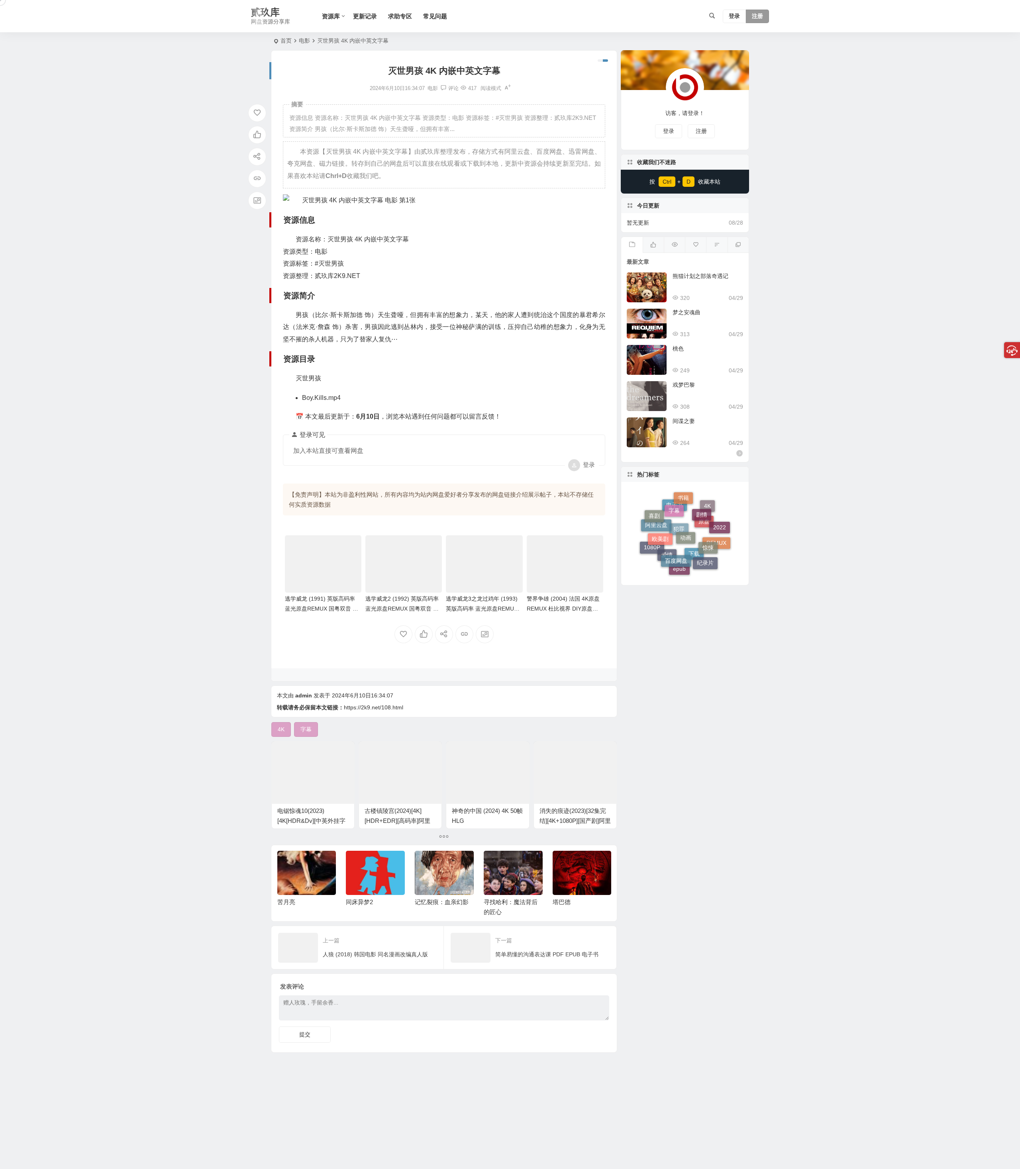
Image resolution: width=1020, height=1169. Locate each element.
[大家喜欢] (653, 245)
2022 (719, 523)
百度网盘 (676, 540)
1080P (652, 544)
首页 (286, 40)
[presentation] (565, 863)
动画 (685, 513)
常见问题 (435, 16)
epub (679, 562)
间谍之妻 (684, 421)
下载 (694, 567)
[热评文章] (695, 245)
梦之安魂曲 (686, 312)
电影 (304, 40)
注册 (757, 16)
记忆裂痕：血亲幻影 (373, 902)
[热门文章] (674, 245)
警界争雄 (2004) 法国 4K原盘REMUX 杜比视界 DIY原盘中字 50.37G (563, 608)
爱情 (667, 564)
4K (707, 516)
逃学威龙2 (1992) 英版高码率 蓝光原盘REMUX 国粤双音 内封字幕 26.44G (402, 608)
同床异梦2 (290, 902)
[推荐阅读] (738, 245)
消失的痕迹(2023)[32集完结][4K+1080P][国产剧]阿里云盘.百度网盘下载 (575, 820)
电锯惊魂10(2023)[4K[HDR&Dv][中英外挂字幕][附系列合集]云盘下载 (311, 820)
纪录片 (705, 555)
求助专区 (400, 16)
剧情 (701, 502)
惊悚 (708, 529)
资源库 (331, 16)
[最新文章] (631, 245)
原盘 (704, 542)
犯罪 (679, 552)
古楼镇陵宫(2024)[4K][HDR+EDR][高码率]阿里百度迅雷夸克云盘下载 (397, 820)
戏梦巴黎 (684, 385)
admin (303, 695)
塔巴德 (493, 902)
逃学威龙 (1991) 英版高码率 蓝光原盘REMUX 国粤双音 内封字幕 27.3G (321, 608)
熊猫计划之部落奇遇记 (700, 276)
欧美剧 (660, 521)
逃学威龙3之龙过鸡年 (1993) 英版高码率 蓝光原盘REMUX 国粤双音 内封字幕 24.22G (482, 608)
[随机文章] (716, 245)
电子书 (674, 524)
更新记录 (365, 16)
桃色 (678, 348)
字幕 (674, 499)
